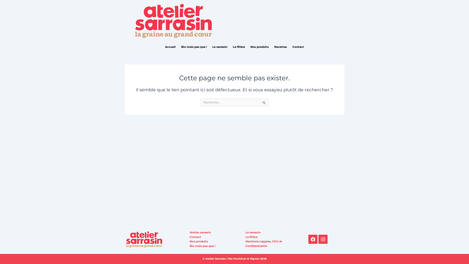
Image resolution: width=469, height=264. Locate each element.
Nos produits (259, 47)
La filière (239, 47)
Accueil (170, 47)
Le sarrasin (219, 47)
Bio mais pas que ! (194, 47)
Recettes (280, 47)
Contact (298, 47)
